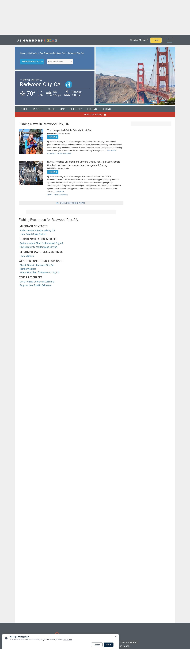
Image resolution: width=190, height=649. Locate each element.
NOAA (49, 195)
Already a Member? (139, 40)
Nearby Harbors (31, 61)
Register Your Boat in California (35, 285)
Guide (51, 109)
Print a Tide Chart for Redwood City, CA (39, 272)
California (32, 53)
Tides (24, 109)
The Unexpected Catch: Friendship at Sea (69, 130)
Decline (97, 645)
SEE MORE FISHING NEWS (72, 203)
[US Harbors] (37, 40)
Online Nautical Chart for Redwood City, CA (41, 243)
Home (22, 53)
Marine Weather (28, 268)
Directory (76, 109)
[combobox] (60, 61)
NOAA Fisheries (64, 154)
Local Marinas (27, 256)
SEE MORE (111, 150)
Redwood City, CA (76, 53)
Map (62, 109)
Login (155, 40)
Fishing (106, 109)
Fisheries (51, 154)
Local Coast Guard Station (33, 234)
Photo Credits (170, 103)
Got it (109, 645)
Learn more (67, 640)
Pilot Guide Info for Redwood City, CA (38, 247)
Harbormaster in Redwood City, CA (37, 230)
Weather (38, 109)
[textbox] (60, 61)
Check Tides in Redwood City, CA (37, 265)
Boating (92, 109)
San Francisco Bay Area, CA (52, 53)
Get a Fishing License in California (37, 281)
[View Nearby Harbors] (68, 84)
